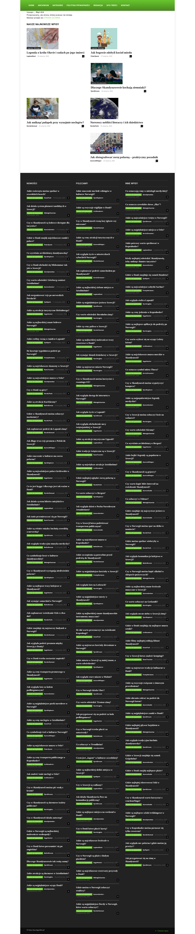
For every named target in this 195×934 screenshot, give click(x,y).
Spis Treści (112, 5)
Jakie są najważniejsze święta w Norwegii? (146, 218)
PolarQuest (95, 56)
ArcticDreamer (98, 278)
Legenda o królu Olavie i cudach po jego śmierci (55, 52)
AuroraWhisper (95, 161)
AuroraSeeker (49, 230)
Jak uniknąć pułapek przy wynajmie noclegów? (55, 122)
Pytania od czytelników (34, 198)
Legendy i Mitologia (33, 48)
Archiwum (43, 5)
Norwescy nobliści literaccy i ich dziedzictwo (116, 122)
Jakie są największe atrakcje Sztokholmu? (96, 464)
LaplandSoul (31, 56)
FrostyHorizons (49, 358)
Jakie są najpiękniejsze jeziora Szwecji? (95, 302)
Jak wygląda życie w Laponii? (90, 412)
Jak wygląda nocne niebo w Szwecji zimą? (145, 613)
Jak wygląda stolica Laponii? (139, 300)
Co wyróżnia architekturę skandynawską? (47, 253)
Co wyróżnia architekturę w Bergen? (143, 443)
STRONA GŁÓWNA (52, 18)
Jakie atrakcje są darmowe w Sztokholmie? (48, 873)
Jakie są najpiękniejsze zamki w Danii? (144, 713)
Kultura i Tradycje (96, 118)
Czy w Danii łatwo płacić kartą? (91, 828)
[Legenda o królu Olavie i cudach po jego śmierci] (55, 38)
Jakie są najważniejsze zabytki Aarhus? (144, 287)
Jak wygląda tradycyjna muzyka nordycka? (48, 543)
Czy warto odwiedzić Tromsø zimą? (93, 702)
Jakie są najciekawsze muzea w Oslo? (45, 745)
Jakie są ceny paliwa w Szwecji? (91, 326)
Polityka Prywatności (78, 5)
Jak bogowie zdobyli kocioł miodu (111, 52)
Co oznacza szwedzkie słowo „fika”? (143, 204)
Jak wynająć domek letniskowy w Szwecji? (97, 355)
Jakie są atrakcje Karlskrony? (42, 402)
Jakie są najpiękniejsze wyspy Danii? (45, 885)
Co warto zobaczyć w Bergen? (91, 493)
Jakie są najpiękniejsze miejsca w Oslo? (144, 230)
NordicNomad (32, 126)
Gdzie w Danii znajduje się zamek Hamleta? (146, 275)
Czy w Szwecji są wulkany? (89, 785)
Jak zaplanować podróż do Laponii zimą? (47, 429)
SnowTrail (47, 198)
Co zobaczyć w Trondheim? (89, 744)
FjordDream (95, 91)
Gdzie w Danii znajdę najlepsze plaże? (144, 770)
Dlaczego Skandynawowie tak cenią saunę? (48, 861)
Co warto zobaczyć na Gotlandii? (141, 601)
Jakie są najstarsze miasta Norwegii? (94, 367)
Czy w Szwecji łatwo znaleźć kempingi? (144, 656)
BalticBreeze (48, 405)
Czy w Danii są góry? (37, 390)
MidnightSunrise (50, 213)
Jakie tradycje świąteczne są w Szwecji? (95, 451)
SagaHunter (48, 314)
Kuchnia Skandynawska (99, 83)
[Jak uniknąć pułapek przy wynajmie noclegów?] (55, 108)
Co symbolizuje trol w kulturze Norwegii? (47, 732)
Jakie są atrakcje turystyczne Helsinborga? (48, 310)
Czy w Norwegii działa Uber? (90, 690)
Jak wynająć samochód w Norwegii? (44, 601)
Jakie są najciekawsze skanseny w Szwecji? (48, 366)
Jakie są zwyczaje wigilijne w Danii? (94, 207)
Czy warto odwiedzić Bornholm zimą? (94, 314)
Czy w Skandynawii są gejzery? (140, 472)
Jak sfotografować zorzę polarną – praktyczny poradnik (124, 157)
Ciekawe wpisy (163, 931)
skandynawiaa (49, 272)
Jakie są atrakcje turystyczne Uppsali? (95, 439)
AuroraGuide (98, 530)
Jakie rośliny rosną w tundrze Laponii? (46, 339)
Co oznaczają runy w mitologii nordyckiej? (146, 191)
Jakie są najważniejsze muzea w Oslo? (45, 378)
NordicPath (94, 126)
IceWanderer (49, 764)
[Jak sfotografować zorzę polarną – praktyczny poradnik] (124, 143)
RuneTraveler (49, 370)
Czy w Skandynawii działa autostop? (44, 817)
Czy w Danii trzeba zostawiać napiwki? (46, 658)
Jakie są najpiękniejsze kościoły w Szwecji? (97, 571)
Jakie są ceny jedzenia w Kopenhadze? (144, 312)
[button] (165, 5)
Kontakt (125, 5)
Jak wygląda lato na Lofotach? (91, 585)
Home (31, 5)
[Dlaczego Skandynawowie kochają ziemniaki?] (118, 73)
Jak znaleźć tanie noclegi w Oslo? (43, 774)
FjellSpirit (47, 302)
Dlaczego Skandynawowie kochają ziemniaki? (118, 87)
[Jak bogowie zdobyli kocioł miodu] (111, 38)
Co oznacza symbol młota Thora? (141, 369)
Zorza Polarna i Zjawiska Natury (101, 153)
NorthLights (48, 809)
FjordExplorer (49, 257)
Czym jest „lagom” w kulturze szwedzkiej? (97, 758)
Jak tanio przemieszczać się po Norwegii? (47, 516)
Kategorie (58, 5)
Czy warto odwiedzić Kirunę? (139, 430)
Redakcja (98, 5)
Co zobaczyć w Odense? (137, 499)
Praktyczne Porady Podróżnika (37, 118)
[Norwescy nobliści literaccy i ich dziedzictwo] (116, 108)
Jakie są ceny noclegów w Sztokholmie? (46, 720)
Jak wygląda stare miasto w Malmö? (94, 677)
